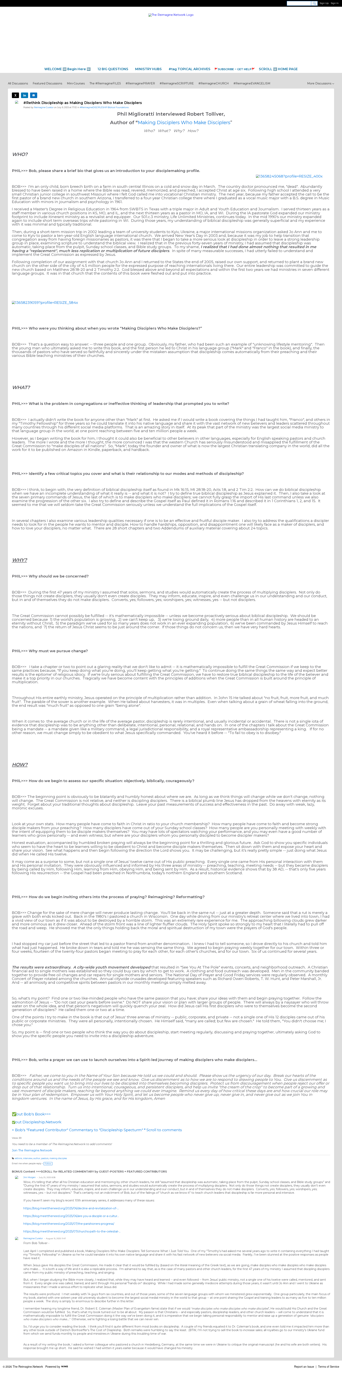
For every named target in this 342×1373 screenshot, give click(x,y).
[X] (15, 95)
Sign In (335, 3)
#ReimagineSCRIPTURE (177, 83)
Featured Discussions (47, 83)
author (36, 1158)
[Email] (33, 95)
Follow (48, 1163)
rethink (18, 1158)
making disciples (58, 1158)
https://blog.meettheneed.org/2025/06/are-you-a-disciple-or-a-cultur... (71, 1216)
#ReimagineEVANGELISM (252, 83)
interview (27, 1158)
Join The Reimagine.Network (32, 1150)
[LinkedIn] (24, 95)
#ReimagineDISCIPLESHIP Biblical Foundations (104, 107)
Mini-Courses (76, 83)
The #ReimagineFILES (105, 83)
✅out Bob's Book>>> (31, 1114)
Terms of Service (328, 1366)
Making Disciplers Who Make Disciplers (184, 122)
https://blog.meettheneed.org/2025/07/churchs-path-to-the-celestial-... (72, 1231)
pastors (44, 1158)
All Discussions (18, 83)
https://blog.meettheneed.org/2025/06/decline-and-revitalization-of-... (71, 1208)
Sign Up (324, 3)
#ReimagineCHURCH (214, 83)
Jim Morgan (29, 1177)
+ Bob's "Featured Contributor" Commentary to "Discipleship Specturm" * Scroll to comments (97, 1130)
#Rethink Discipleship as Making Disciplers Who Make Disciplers (82, 103)
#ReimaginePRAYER (140, 83)
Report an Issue (304, 1366)
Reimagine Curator (43, 107)
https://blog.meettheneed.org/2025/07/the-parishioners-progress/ (68, 1224)
